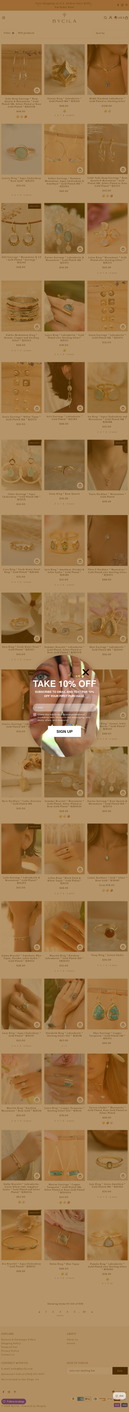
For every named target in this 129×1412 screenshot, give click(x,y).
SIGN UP (64, 731)
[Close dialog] (85, 672)
